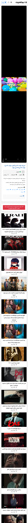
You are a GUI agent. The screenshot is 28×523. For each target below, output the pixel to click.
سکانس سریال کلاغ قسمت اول (14, 490)
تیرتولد (22, 192)
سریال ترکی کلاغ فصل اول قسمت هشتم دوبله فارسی (14, 449)
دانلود (21, 175)
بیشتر (5, 175)
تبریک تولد (14, 189)
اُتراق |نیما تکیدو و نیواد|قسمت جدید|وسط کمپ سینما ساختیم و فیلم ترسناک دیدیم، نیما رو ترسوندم (14, 318)
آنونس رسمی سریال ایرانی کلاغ (14, 469)
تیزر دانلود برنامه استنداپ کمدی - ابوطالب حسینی (14, 510)
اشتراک (13, 175)
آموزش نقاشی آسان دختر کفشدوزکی (14, 272)
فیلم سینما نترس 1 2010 (14, 363)
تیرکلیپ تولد (20, 189)
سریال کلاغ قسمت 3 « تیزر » (14, 428)
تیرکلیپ (7, 189)
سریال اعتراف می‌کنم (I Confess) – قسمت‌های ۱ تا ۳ (14, 252)
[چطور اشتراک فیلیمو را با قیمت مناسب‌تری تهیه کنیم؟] (14, 284)
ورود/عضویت (12, 208)
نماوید (17, 172)
